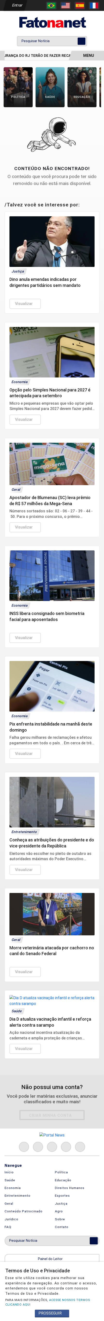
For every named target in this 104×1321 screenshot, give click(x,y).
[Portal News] (52, 22)
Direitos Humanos (69, 1188)
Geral (9, 1203)
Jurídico (11, 1219)
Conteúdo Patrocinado (24, 1211)
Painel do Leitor (51, 1259)
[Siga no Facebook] (24, 1147)
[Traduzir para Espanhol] (79, 5)
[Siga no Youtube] (66, 1147)
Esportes (62, 1195)
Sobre (60, 1219)
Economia (13, 1188)
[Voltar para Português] (51, 5)
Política (61, 1172)
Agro (59, 1211)
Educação (63, 1180)
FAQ (8, 1227)
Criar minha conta (50, 1115)
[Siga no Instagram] (38, 1147)
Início (9, 1172)
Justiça (61, 1203)
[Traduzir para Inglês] (65, 5)
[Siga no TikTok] (80, 1147)
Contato (61, 1227)
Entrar (17, 5)
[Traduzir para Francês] (94, 5)
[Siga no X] (52, 1147)
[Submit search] (81, 41)
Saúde (10, 1180)
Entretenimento (17, 1195)
